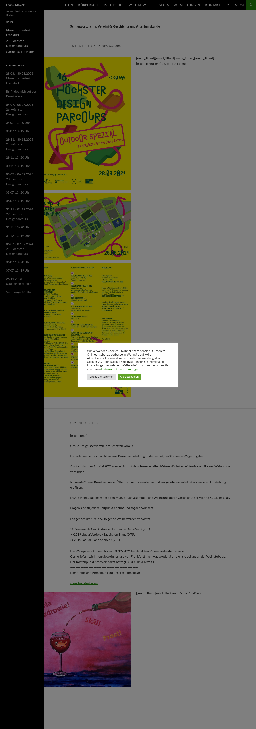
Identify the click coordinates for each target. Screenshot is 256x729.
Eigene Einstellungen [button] (101, 376)
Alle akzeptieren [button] (129, 376)
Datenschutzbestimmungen (120, 369)
